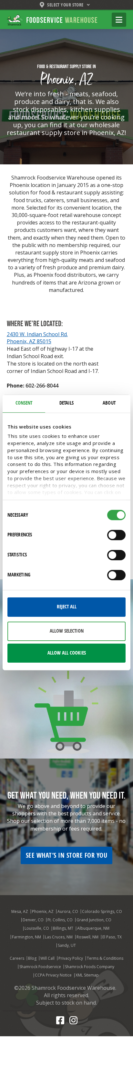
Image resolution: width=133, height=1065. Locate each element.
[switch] (116, 535)
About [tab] (109, 403)
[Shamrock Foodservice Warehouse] (52, 19)
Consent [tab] (24, 403)
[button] (119, 20)
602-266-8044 (42, 385)
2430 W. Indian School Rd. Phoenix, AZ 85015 (37, 338)
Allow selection (67, 631)
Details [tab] (66, 403)
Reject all (67, 607)
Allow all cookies (66, 653)
